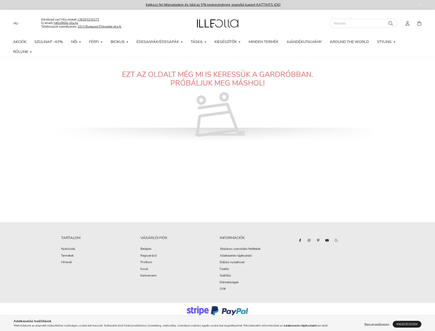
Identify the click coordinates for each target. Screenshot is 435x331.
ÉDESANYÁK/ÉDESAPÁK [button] (158, 41)
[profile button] (407, 23)
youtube (327, 240)
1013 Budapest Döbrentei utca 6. (99, 27)
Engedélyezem (407, 324)
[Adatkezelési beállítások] (336, 240)
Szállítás (225, 276)
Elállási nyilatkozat (232, 262)
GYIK (223, 289)
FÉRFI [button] (94, 41)
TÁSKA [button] (197, 41)
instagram (309, 240)
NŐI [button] (74, 41)
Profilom (146, 262)
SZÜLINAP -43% (48, 41)
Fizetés (224, 269)
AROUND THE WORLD (349, 41)
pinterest (318, 240)
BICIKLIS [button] (118, 41)
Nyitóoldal (68, 249)
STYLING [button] (384, 41)
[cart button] (419, 23)
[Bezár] (420, 4)
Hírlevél (66, 262)
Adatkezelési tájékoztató (236, 256)
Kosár (144, 269)
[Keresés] (391, 23)
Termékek (67, 256)
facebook (299, 240)
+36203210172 (88, 20)
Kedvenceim (148, 276)
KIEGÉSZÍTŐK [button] (226, 41)
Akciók (19, 41)
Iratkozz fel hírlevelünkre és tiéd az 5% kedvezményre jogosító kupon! (213, 4)
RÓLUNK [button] (21, 51)
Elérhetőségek (229, 282)
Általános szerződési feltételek (240, 249)
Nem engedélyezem (377, 324)
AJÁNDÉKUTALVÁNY (304, 41)
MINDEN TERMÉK (263, 41)
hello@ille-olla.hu (66, 23)
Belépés (146, 249)
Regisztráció (148, 256)
